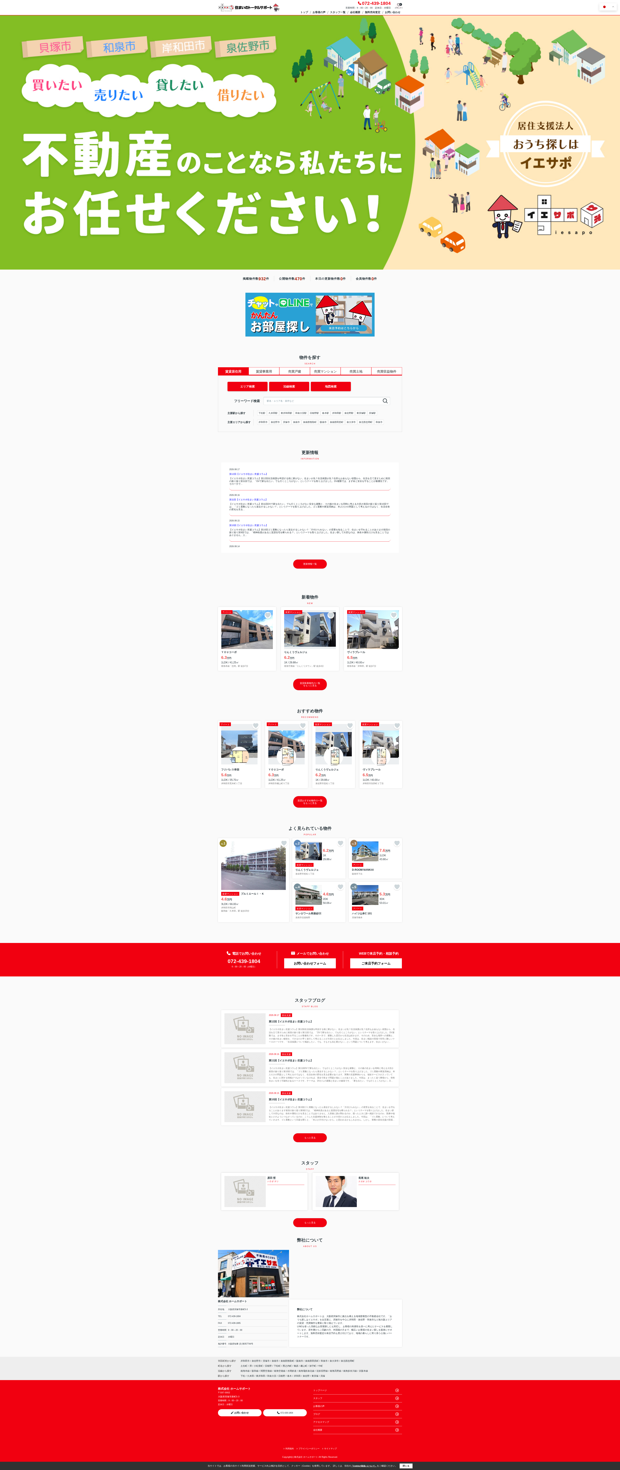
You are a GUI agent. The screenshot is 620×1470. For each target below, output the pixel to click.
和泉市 (379, 422)
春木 (289, 1376)
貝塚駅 (372, 413)
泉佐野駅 (348, 413)
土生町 (244, 1366)
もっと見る (310, 1137)
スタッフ (317, 1398)
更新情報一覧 (310, 564)
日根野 (268, 1366)
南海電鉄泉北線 (307, 1371)
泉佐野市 (275, 422)
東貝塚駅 (361, 413)
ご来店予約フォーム (376, 963)
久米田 (250, 1376)
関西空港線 (267, 1371)
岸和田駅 (336, 413)
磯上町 (304, 1366)
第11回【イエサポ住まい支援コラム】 (248, 499)
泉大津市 (351, 422)
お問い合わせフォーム (310, 963)
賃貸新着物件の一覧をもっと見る (310, 684)
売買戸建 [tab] (294, 371)
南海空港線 (280, 1371)
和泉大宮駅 (301, 413)
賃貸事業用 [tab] (264, 371)
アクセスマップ (321, 1422)
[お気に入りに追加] (267, 615)
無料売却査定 (372, 12)
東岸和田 (260, 1376)
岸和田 (297, 1376)
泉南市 (296, 422)
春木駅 (325, 413)
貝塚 (322, 1376)
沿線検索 (289, 386)
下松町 (277, 1366)
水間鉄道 (292, 1371)
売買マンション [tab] (325, 371)
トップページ (320, 1390)
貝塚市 (286, 422)
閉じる (406, 1466)
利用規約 (289, 1448)
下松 (243, 1376)
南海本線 (245, 1371)
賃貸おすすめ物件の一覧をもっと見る (310, 801)
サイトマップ (330, 1448)
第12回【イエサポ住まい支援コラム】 (248, 474)
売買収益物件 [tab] (386, 371)
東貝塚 (315, 1376)
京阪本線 (363, 1371)
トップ (304, 12)
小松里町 (259, 1366)
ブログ (316, 1414)
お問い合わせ (392, 12)
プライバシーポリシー (309, 1448)
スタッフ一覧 (338, 12)
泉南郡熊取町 (310, 422)
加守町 (313, 1366)
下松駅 (261, 413)
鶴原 (296, 1366)
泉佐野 (306, 1376)
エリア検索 (247, 386)
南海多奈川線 (350, 1371)
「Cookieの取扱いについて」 (364, 1466)
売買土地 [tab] (356, 371)
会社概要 (355, 12)
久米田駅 (273, 413)
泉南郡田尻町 (336, 422)
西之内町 (287, 1366)
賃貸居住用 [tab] (233, 371)
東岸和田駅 (286, 413)
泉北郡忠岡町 (365, 422)
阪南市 (323, 422)
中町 (320, 1366)
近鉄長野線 (322, 1371)
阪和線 (255, 1371)
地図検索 (331, 386)
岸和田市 (263, 422)
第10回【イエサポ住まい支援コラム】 (248, 525)
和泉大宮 (271, 1376)
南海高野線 (336, 1371)
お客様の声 (319, 12)
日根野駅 (314, 413)
